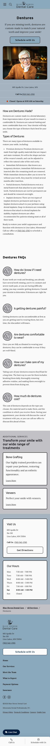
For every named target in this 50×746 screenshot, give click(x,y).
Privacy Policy (8, 712)
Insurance (7, 690)
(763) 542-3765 (28, 94)
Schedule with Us (25, 39)
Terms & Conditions (21, 712)
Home (5, 660)
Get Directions (25, 550)
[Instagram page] (9, 697)
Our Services (8, 666)
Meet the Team (9, 672)
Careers (33, 712)
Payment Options (10, 684)
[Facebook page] (4, 697)
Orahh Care (41, 712)
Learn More (11, 480)
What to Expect (10, 678)
